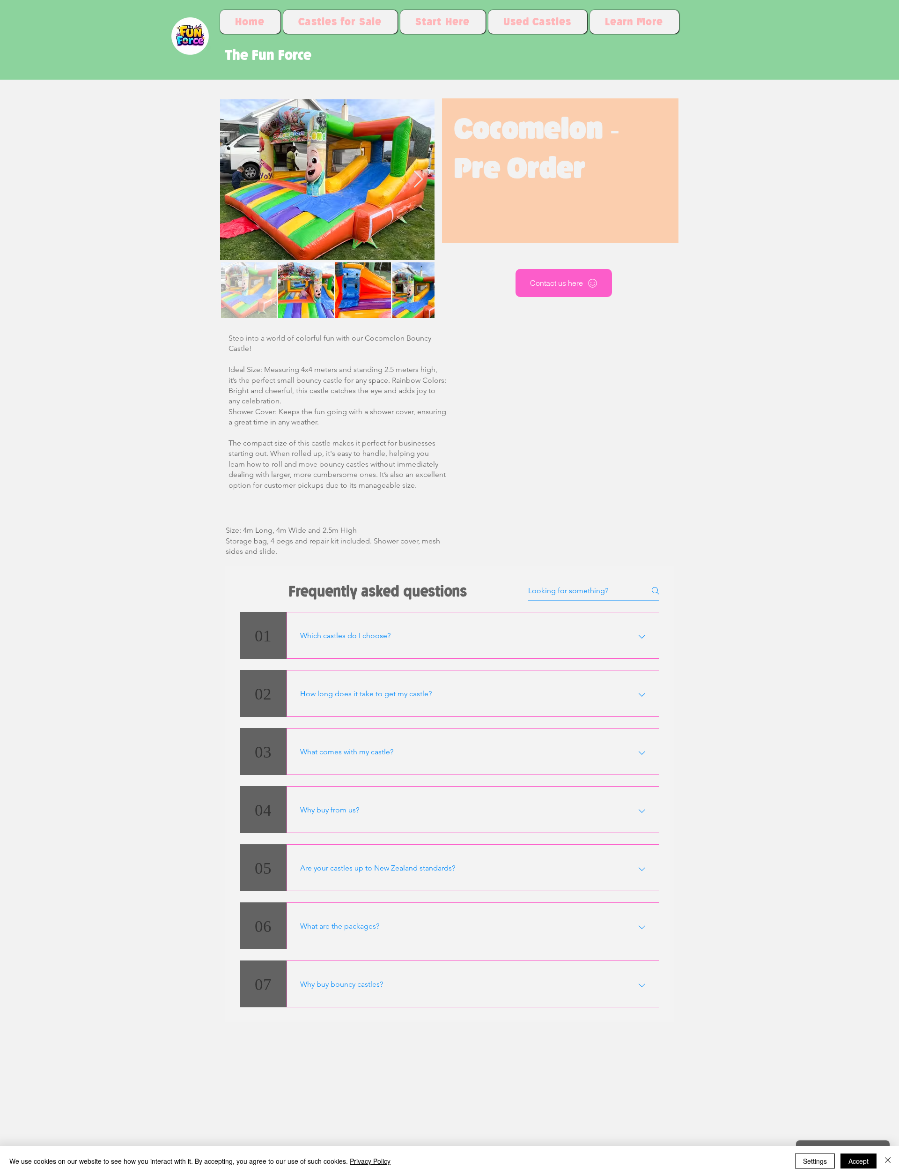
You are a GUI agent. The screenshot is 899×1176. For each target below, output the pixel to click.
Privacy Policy (370, 1161)
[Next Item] (418, 180)
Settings (815, 1161)
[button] (634, 22)
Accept (858, 1161)
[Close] (887, 1161)
